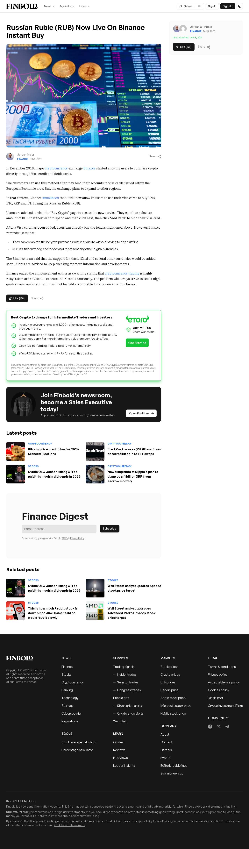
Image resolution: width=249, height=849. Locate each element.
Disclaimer (215, 698)
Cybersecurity (71, 713)
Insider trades (125, 674)
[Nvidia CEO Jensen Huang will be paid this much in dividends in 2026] (15, 474)
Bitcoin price (169, 690)
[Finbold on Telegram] (227, 726)
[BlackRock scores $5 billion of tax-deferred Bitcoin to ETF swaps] (95, 451)
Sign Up (227, 6)
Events (165, 758)
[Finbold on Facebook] (210, 726)
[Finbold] (22, 6)
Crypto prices (170, 674)
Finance (22, 159)
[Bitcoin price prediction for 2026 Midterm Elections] (15, 451)
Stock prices (169, 667)
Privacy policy (217, 674)
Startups (67, 706)
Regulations (69, 721)
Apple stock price (173, 698)
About (164, 734)
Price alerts (121, 698)
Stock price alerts (127, 706)
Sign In (212, 6)
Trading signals (123, 667)
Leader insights (124, 765)
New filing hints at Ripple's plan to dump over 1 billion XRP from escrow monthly (133, 476)
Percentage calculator (77, 750)
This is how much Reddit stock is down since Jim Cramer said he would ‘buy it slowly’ (53, 613)
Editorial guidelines (173, 765)
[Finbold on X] (218, 726)
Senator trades (126, 682)
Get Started (137, 343)
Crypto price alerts (128, 713)
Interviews (120, 758)
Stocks (33, 466)
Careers (166, 750)
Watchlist (119, 721)
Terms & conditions (222, 667)
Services (120, 658)
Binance (89, 168)
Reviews (119, 750)
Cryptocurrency (40, 443)
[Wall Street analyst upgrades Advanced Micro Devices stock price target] (95, 610)
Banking (67, 690)
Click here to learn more (46, 815)
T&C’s (65, 538)
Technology (69, 698)
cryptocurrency (56, 168)
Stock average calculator (78, 742)
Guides (118, 742)
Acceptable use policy (224, 682)
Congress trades (127, 690)
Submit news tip (171, 773)
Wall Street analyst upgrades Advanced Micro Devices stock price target (131, 613)
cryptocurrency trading (122, 273)
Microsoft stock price (175, 706)
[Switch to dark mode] (240, 6)
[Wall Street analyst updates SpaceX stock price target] (95, 588)
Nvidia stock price (173, 713)
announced (50, 198)
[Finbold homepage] (27, 658)
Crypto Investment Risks (225, 706)
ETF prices (167, 682)
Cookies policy (218, 690)
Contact (166, 742)
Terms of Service (25, 681)
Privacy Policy (77, 538)
